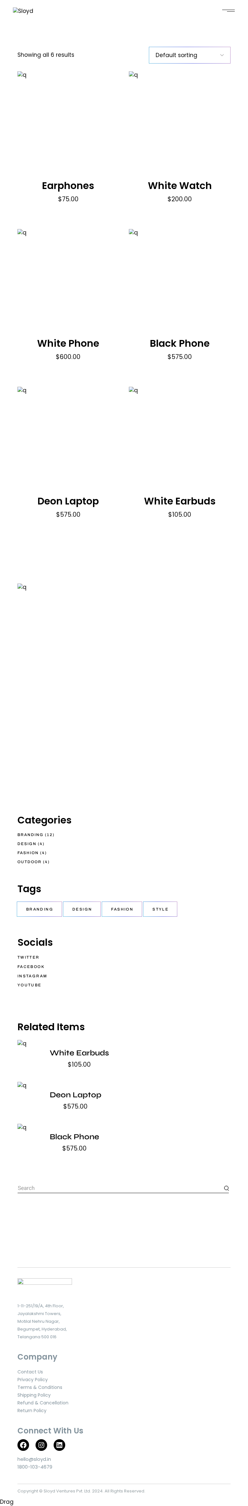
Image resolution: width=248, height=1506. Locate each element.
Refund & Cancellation (42, 1403)
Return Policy (31, 1410)
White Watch (180, 186)
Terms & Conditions (39, 1387)
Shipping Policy (34, 1395)
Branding (39, 909)
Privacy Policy (32, 1379)
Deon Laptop (68, 501)
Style (160, 909)
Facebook (31, 966)
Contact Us (30, 1372)
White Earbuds (180, 501)
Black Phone (180, 343)
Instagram (32, 976)
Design (82, 909)
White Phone (68, 343)
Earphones (68, 186)
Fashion (122, 909)
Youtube (29, 985)
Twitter (28, 957)
